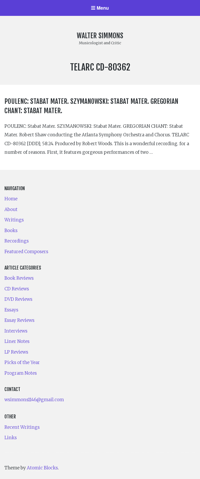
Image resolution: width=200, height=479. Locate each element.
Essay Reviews (19, 320)
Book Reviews (19, 278)
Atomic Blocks (42, 468)
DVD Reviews (18, 299)
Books (10, 230)
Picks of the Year (22, 362)
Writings (14, 220)
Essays (11, 310)
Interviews (15, 331)
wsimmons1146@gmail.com (34, 400)
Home (10, 199)
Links (10, 437)
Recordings (16, 241)
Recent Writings (22, 427)
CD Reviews (16, 289)
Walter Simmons (100, 35)
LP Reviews (16, 352)
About (10, 209)
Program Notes (20, 373)
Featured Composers (26, 251)
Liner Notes (16, 341)
